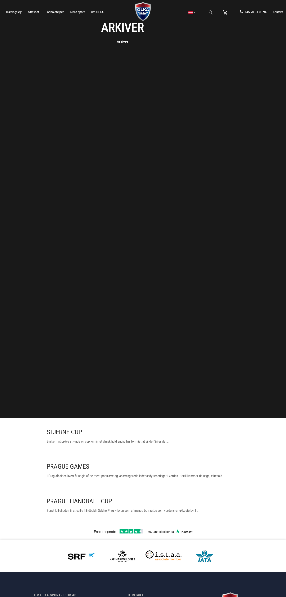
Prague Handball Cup (79, 501)
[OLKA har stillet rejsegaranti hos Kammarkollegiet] (122, 556)
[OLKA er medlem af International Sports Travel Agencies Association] (164, 556)
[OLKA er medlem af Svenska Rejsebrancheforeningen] (81, 556)
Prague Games (68, 466)
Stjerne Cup (64, 432)
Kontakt (278, 12)
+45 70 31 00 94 (256, 12)
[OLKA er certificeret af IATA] (204, 556)
